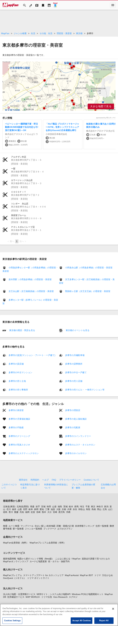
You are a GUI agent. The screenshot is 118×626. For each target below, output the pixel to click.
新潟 (106, 506)
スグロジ (73, 597)
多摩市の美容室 (16, 410)
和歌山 (81, 509)
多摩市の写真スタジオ (19, 444)
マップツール (27, 526)
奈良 (75, 509)
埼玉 (82, 506)
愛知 (42, 509)
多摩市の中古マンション (20, 372)
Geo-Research (60, 597)
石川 (8, 509)
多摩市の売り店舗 (73, 381)
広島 (105, 509)
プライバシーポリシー (70, 480)
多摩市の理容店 (72, 410)
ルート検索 (14, 526)
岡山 (99, 509)
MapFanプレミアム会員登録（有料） (48, 542)
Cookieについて (91, 480)
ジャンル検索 (20, 33)
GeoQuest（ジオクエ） (14, 578)
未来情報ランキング (84, 526)
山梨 (20, 509)
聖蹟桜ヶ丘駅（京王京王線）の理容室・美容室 (87, 291)
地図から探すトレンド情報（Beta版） (35, 558)
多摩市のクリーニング (19, 436)
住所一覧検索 (102, 526)
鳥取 (88, 509)
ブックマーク (49, 528)
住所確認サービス (15, 597)
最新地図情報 (9, 558)
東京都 (79, 33)
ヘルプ (45, 480)
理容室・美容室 (64, 33)
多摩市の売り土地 (17, 381)
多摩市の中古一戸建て (76, 372)
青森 (32, 506)
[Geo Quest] (55, 5)
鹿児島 (61, 512)
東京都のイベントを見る (77, 330)
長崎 (38, 512)
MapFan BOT (86, 575)
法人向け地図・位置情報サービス (19, 594)
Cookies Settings (12, 620)
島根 (94, 509)
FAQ (54, 480)
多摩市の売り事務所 (18, 389)
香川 (11, 512)
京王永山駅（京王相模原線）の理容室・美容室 (31, 291)
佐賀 (33, 512)
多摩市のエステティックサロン (24, 453)
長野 (25, 509)
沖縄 (68, 512)
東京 (93, 506)
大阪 (58, 509)
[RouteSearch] (31, 5)
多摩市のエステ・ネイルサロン (80, 444)
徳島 (5, 512)
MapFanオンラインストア (15, 561)
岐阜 (31, 509)
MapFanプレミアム (12, 575)
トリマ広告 (46, 597)
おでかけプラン (65, 528)
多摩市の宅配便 (72, 427)
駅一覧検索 (18, 528)
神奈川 (99, 506)
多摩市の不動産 (16, 427)
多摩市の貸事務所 (73, 363)
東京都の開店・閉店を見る (22, 330)
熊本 (44, 512)
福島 (60, 506)
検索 (5, 526)
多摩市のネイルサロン (76, 453)
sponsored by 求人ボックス (106, 118)
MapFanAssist (72, 575)
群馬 (76, 506)
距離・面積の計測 (65, 526)
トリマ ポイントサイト (38, 578)
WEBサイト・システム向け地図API (54, 594)
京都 (64, 509)
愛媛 (16, 512)
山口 (110, 509)
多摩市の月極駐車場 (75, 355)
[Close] (113, 608)
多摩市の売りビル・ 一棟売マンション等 (84, 389)
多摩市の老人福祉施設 (76, 418)
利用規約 (35, 480)
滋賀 (53, 509)
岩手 (38, 506)
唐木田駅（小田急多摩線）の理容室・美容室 (30, 279)
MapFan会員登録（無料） (15, 542)
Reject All (103, 620)
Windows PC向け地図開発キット (87, 594)
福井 (14, 509)
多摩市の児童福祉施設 (19, 418)
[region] (59, 86)
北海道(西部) (23, 506)
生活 (33, 33)
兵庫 (69, 509)
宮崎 (55, 512)
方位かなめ (107, 575)
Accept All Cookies (81, 620)
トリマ (97, 575)
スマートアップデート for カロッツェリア (43, 575)
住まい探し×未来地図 (45, 526)
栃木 (71, 506)
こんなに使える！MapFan (68, 558)
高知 (22, 512)
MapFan (5, 33)
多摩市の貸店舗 (16, 363)
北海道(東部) (9, 506)
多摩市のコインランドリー (78, 436)
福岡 (27, 512)
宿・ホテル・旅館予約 (59, 561)
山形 (54, 506)
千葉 (87, 506)
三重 (47, 509)
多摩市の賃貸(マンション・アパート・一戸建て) (32, 355)
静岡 (36, 509)
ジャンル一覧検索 (33, 528)
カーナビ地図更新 (38, 561)
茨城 (65, 506)
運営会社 (23, 480)
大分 (49, 512)
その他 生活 (45, 33)
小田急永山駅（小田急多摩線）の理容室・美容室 (88, 267)
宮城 (43, 506)
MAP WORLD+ (33, 597)
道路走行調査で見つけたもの (96, 558)
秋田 (49, 506)
